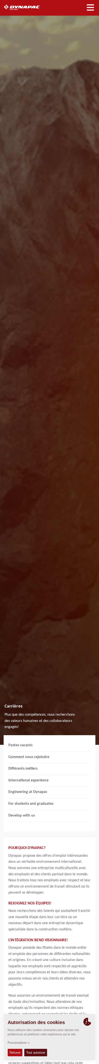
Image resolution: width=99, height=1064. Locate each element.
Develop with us (21, 815)
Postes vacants (20, 745)
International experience (28, 780)
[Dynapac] (27, 7)
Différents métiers (22, 769)
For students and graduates (30, 804)
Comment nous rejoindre (28, 757)
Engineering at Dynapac (27, 792)
